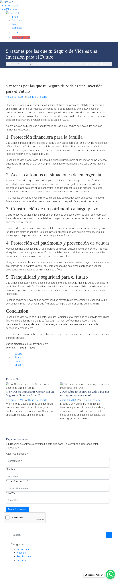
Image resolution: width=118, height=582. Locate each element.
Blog (14, 24)
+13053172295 (10, 5)
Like (18, 353)
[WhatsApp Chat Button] (110, 574)
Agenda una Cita (21, 37)
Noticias (21, 552)
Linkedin (18, 364)
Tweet (17, 361)
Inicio (15, 16)
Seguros (21, 560)
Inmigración (23, 549)
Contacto (17, 27)
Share (17, 357)
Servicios (17, 20)
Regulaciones (24, 556)
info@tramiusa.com (12, 9)
